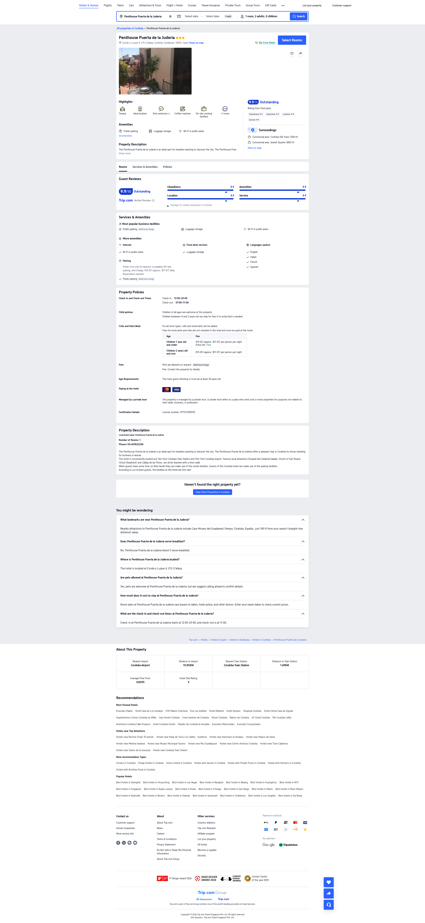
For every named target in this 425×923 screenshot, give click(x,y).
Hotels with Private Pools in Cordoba (246, 763)
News (160, 828)
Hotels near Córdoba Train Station (170, 750)
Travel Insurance (211, 5)
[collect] (329, 882)
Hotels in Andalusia (239, 639)
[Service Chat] (329, 905)
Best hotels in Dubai (185, 789)
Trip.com (193, 639)
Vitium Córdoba (219, 717)
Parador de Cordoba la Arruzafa (193, 724)
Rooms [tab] (123, 166)
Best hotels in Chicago (210, 789)
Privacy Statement (166, 844)
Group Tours (253, 5)
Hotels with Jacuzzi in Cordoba (209, 763)
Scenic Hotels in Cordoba (179, 763)
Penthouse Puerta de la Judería (147, 37)
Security (202, 855)
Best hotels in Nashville (128, 795)
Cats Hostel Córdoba (169, 717)
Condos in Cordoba (125, 763)
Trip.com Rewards (207, 828)
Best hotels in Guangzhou (264, 782)
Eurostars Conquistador (248, 724)
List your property (207, 839)
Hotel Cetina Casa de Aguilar (278, 711)
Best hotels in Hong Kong (156, 782)
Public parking (130, 229)
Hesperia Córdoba (252, 711)
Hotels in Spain (218, 639)
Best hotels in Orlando (179, 795)
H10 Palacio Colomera (177, 711)
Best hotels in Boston (154, 795)
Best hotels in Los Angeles (262, 795)
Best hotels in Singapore (128, 789)
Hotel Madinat (216, 711)
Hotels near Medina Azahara (130, 743)
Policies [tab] (167, 166)
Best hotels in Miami (262, 789)
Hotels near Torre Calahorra (274, 743)
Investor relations (206, 822)
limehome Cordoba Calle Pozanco (133, 724)
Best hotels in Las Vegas (184, 782)
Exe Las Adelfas (198, 711)
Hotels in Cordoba (262, 639)
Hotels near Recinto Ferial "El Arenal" (135, 737)
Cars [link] (131, 5)
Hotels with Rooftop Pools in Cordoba (135, 769)
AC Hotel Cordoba (261, 717)
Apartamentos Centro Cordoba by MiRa (136, 717)
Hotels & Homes (88, 5)
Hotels (204, 639)
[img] (155, 71)
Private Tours (233, 5)
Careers (160, 833)
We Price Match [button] (267, 42)
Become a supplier (207, 850)
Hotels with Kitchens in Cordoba (284, 763)
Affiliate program (206, 833)
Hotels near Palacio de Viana (260, 737)
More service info (125, 833)
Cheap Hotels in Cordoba (151, 763)
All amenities (125, 135)
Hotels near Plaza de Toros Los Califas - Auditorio (182, 737)
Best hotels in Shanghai (128, 782)
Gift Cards (270, 5)
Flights (108, 5)
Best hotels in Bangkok (211, 782)
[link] (312, 5)
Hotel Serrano (233, 711)
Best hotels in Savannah (205, 795)
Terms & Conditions (167, 839)
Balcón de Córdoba (239, 717)
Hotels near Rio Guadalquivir (202, 743)
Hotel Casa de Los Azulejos (149, 711)
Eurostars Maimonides (223, 724)
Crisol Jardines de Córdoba (195, 717)
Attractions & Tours (150, 5)
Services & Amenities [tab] (145, 166)
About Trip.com (164, 822)
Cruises (192, 5)
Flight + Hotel (175, 5)
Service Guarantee (125, 828)
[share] (329, 893)
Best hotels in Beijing (237, 782)
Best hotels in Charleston (233, 795)
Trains (120, 5)
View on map (254, 148)
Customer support (125, 822)
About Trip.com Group (168, 859)
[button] (283, 5)
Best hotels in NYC (289, 782)
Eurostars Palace (124, 711)
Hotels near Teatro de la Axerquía (133, 750)
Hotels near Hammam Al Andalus (226, 737)
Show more (125, 153)
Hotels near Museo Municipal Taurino (166, 743)
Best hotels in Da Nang (290, 795)
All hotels (202, 844)
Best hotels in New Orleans (289, 789)
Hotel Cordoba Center (164, 724)
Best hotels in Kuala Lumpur (158, 789)
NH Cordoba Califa (282, 717)
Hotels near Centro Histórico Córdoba (238, 743)
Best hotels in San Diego (236, 789)
